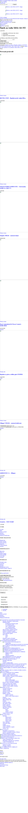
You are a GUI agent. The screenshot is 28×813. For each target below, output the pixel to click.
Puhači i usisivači (6, 704)
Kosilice (4, 701)
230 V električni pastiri (10, 626)
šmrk (16, 47)
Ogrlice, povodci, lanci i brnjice (9, 683)
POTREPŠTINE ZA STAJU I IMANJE (11, 657)
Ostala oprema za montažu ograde (10, 639)
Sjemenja (5, 715)
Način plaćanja (3, 542)
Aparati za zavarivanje (7, 691)
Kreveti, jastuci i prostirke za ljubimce (11, 682)
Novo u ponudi (3, 531)
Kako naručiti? (3, 541)
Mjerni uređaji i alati (7, 699)
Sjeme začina (8, 718)
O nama (1, 529)
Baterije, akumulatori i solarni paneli (10, 621)
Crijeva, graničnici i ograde (8, 726)
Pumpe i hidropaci (7, 705)
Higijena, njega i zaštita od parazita (10, 675)
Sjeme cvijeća (8, 720)
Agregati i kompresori (7, 688)
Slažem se (10, 762)
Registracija (2, 540)
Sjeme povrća (8, 717)
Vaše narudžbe (3, 554)
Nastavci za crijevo (9, 45)
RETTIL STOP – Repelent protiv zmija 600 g (12, 98)
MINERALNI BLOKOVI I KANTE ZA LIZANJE (16, 644)
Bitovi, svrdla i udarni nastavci (11, 696)
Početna (2, 18)
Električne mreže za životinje (9, 638)
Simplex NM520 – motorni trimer (9, 235)
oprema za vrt (7, 47)
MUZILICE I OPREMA (20, 651)
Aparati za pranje (6, 690)
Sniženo (1, 533)
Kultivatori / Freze (7, 698)
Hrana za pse (8, 678)
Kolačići (2, 546)
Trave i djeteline (6, 722)
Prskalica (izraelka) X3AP (5, 22)
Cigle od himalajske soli (8, 739)
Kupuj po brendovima (4, 535)
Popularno (2, 534)
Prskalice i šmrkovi (24, 18)
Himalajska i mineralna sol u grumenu (11, 740)
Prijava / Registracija (4, 748)
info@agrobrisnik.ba (7, 580)
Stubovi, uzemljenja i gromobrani (10, 632)
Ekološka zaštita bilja (7, 660)
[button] (3, 95)
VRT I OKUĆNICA (15, 46)
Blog (1, 530)
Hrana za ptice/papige (10, 679)
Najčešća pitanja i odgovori (6, 568)
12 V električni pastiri (10, 627)
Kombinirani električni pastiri (11, 623)
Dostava (2, 564)
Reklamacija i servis (4, 567)
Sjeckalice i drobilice (7, 707)
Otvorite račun (3, 758)
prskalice (12, 47)
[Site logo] (3, 1)
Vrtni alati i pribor (6, 723)
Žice (6, 637)
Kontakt (1, 565)
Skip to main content (12, 0)
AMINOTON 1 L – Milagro (7, 473)
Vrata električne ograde (8, 633)
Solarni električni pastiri (10, 628)
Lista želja (2, 556)
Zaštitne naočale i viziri (8, 713)
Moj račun (2, 551)
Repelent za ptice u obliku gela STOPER (11, 374)
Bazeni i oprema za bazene (8, 733)
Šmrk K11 (2, 26)
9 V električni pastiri (9, 624)
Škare (6, 709)
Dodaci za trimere (9, 712)
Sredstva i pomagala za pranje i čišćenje (11, 732)
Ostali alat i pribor (6, 702)
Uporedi (2, 557)
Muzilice (7, 654)
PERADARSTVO (16, 648)
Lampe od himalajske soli (8, 741)
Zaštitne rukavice (6, 725)
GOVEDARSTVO (16, 642)
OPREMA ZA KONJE (19, 649)
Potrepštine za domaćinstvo (8, 730)
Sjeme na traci (8, 719)
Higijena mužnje (9, 653)
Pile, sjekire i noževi (7, 703)
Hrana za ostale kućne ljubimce (12, 681)
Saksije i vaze (6, 728)
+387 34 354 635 (5, 579)
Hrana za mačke (8, 677)
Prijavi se (2, 552)
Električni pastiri (6, 622)
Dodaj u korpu (3, 40)
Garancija (2, 563)
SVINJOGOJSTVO (17, 650)
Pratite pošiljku (3, 553)
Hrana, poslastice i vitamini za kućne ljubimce (12, 676)
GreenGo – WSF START (7, 522)
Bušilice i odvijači (6, 693)
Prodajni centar (3, 562)
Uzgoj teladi (8, 643)
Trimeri (7, 710)
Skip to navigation (4, 0)
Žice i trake (5, 634)
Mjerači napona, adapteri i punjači (10, 629)
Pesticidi (4, 661)
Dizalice (4, 697)
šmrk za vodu (20, 47)
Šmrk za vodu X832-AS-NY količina (10, 38)
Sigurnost (2, 544)
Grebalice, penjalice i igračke (9, 673)
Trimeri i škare (6, 708)
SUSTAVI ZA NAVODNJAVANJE (12, 18)
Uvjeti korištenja (3, 545)
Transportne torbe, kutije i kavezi (10, 684)
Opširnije (4, 762)
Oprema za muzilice (9, 655)
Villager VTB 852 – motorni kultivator (11, 423)
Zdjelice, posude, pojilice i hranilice (10, 686)
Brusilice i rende (6, 692)
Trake (6, 635)
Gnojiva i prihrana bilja (8, 662)
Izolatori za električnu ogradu (9, 631)
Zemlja (4, 724)
